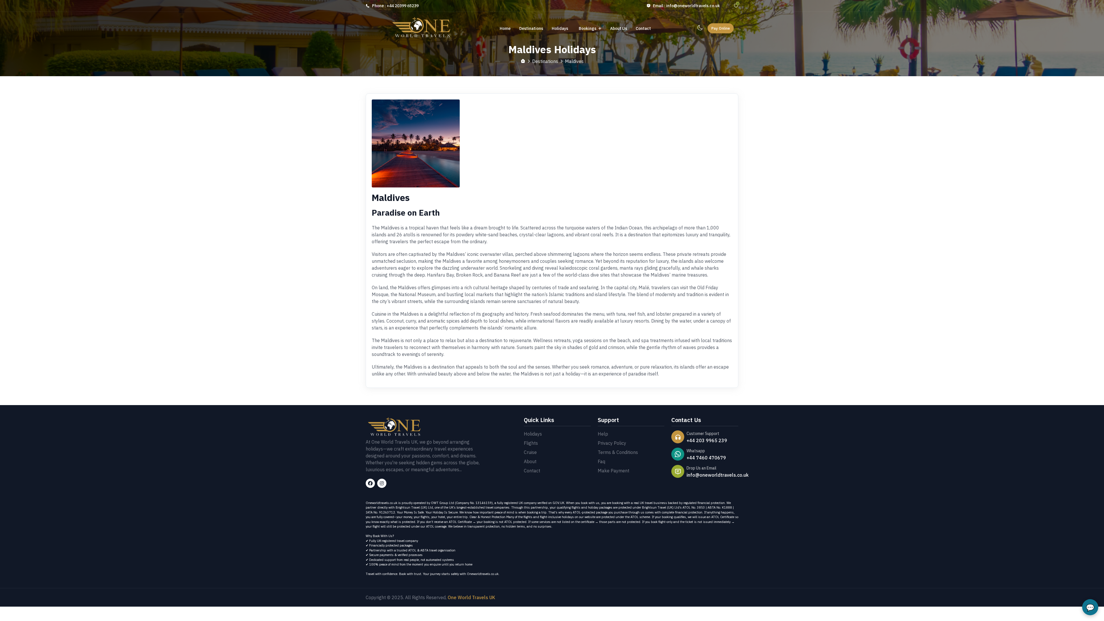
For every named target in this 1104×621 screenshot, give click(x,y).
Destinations (531, 28)
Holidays (560, 28)
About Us (618, 28)
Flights (531, 443)
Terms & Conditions (618, 452)
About (530, 461)
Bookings (588, 28)
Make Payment (613, 471)
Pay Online (720, 28)
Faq (601, 461)
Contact (643, 28)
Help (603, 434)
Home (505, 28)
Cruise (530, 452)
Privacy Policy (612, 443)
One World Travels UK (471, 597)
